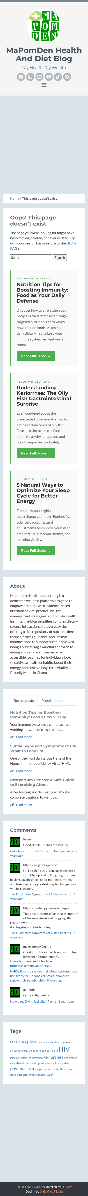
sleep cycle (16, 1074)
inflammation (35, 1057)
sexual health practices (60, 1069)
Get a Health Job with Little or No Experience (41, 851)
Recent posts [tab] (24, 700)
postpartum (41, 1069)
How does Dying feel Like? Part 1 (33, 1001)
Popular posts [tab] (52, 700)
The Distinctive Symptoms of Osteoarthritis (40, 894)
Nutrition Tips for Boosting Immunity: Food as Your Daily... (39, 714)
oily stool (64, 1063)
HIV (64, 1049)
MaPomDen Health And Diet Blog (44, 54)
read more (23, 737)
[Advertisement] (44, 143)
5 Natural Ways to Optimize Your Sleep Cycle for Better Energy (43, 493)
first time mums (46, 1042)
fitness (59, 1042)
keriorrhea (53, 1057)
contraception (23, 1041)
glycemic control (19, 1050)
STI (38, 1074)
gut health (52, 1050)
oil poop (45, 1063)
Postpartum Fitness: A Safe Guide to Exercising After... (42, 782)
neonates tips (33, 1063)
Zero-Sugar (46, 1074)
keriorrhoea (70, 1057)
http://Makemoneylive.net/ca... (31, 966)
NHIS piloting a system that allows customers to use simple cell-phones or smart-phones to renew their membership (43, 975)
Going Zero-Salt (37, 1050)
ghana (66, 1042)
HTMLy (67, 1187)
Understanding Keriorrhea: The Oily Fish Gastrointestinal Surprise (44, 396)
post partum (22, 1068)
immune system (18, 1057)
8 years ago (55, 980)
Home (14, 198)
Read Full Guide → (36, 356)
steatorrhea (29, 1074)
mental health (17, 1063)
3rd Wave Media (51, 1191)
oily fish (55, 1063)
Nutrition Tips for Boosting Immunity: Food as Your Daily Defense (42, 292)
